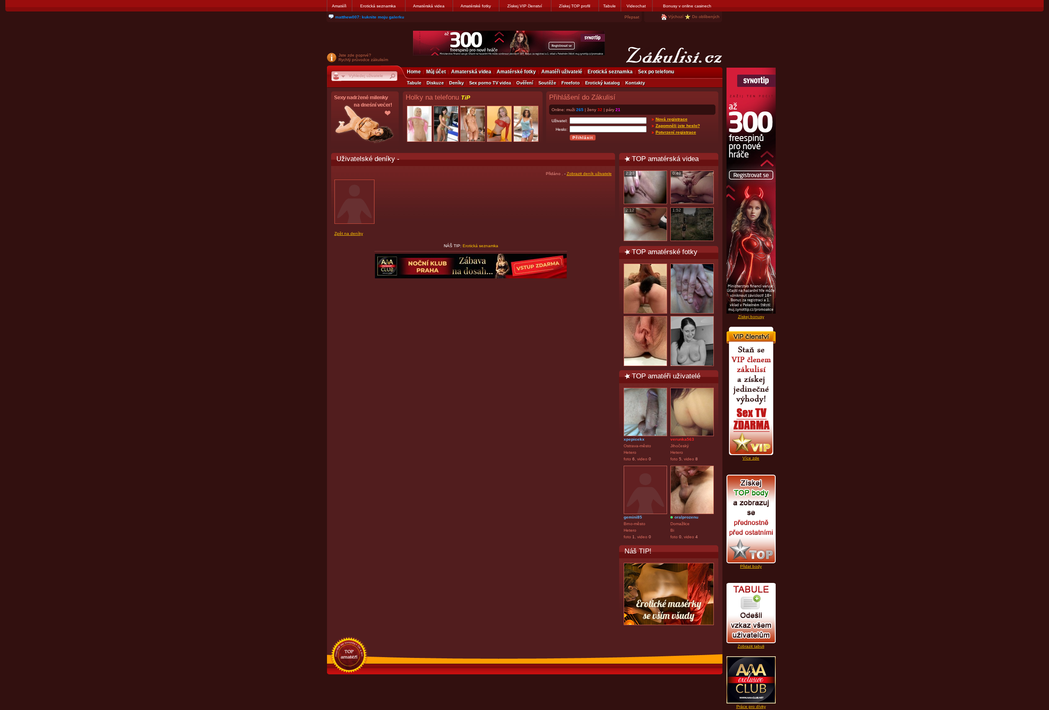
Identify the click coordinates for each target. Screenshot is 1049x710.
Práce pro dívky (751, 706)
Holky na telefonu (438, 97)
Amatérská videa (429, 6)
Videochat (636, 6)
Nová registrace (672, 119)
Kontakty (635, 82)
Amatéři (339, 6)
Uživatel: (560, 120)
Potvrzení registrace (676, 132)
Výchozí (675, 16)
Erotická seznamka (378, 6)
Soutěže (547, 82)
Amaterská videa (471, 72)
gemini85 (633, 517)
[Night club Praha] (365, 121)
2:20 (630, 173)
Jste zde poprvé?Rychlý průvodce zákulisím (363, 57)
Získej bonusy (751, 316)
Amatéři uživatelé (561, 72)
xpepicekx (634, 439)
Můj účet (436, 72)
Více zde (750, 458)
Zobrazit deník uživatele (589, 173)
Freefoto (570, 82)
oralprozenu (686, 517)
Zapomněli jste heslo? (678, 125)
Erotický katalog (602, 82)
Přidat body (751, 566)
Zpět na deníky (348, 233)
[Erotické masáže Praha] (668, 594)
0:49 (676, 173)
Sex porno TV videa (490, 82)
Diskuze (435, 82)
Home (414, 72)
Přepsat (631, 17)
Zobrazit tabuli (751, 646)
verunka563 (682, 439)
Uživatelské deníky (365, 159)
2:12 (630, 210)
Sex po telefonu (656, 72)
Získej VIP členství (524, 6)
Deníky (456, 82)
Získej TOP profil (574, 6)
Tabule (609, 6)
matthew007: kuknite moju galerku (369, 17)
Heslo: (562, 129)
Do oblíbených (706, 16)
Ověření (524, 82)
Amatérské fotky (476, 6)
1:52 (676, 210)
